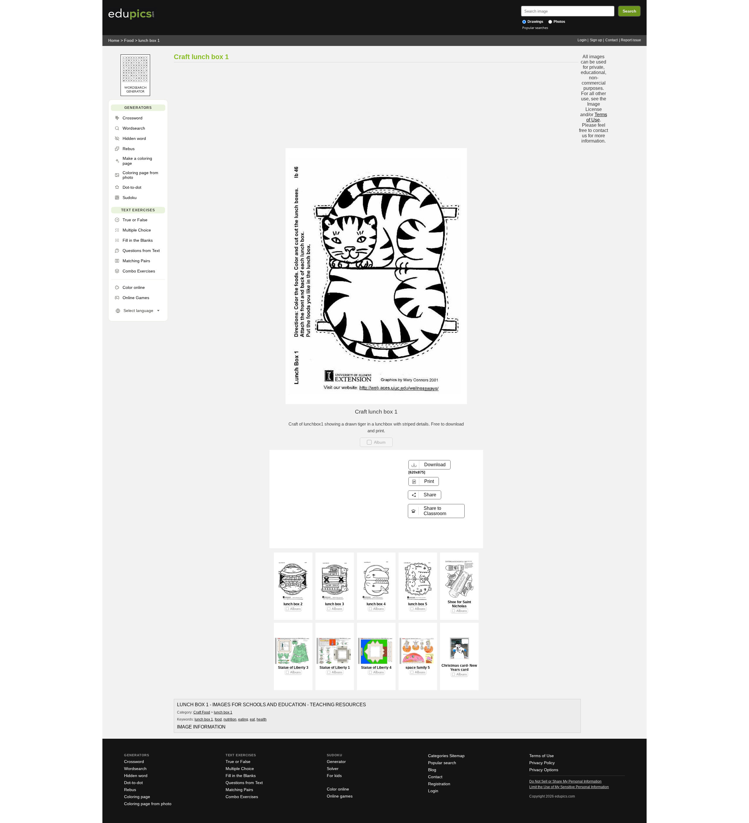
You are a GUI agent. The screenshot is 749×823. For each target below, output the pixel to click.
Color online (338, 789)
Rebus (130, 789)
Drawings (535, 22)
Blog (432, 769)
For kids (334, 775)
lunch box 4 (376, 604)
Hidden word (135, 775)
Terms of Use (596, 117)
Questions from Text (244, 782)
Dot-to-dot (133, 782)
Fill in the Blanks (241, 775)
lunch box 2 (293, 604)
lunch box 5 (417, 604)
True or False (238, 761)
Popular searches (535, 27)
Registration (439, 783)
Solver (333, 768)
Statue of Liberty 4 (376, 668)
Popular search (442, 762)
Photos (559, 22)
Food (129, 40)
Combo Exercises (242, 796)
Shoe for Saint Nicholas (459, 604)
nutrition (230, 719)
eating (243, 719)
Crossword (134, 761)
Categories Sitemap (446, 755)
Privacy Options (543, 769)
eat (252, 719)
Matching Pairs (239, 789)
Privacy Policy (542, 762)
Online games (340, 796)
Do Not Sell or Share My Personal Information (565, 781)
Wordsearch (135, 768)
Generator (336, 761)
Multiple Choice (240, 768)
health (262, 719)
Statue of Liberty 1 (334, 668)
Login (582, 40)
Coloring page (137, 796)
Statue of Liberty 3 (293, 668)
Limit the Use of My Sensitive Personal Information (569, 787)
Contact (611, 40)
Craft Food (201, 712)
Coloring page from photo (147, 803)
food (218, 719)
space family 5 (418, 668)
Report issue (631, 40)
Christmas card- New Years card (459, 667)
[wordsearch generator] (135, 94)
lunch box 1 (149, 40)
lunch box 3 (334, 604)
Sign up (596, 40)
